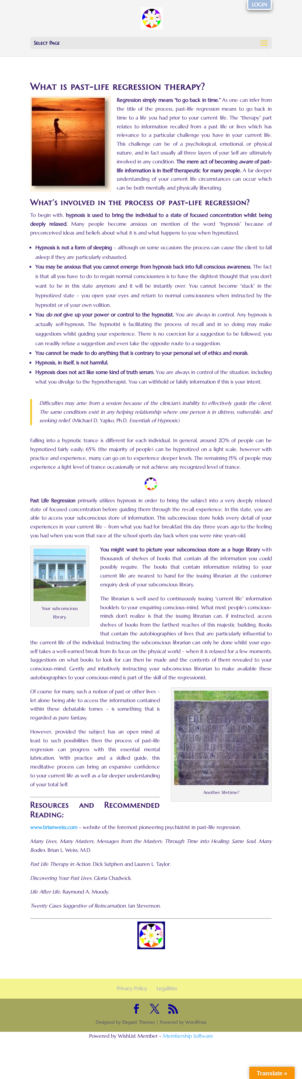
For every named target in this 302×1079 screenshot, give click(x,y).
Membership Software (188, 1036)
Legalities (167, 988)
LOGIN (259, 4)
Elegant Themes (138, 1022)
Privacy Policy (132, 988)
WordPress (195, 1022)
